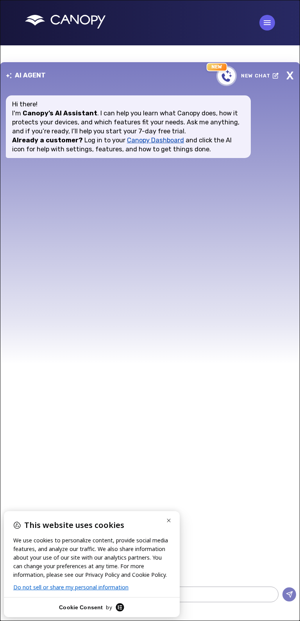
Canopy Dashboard (155, 140)
